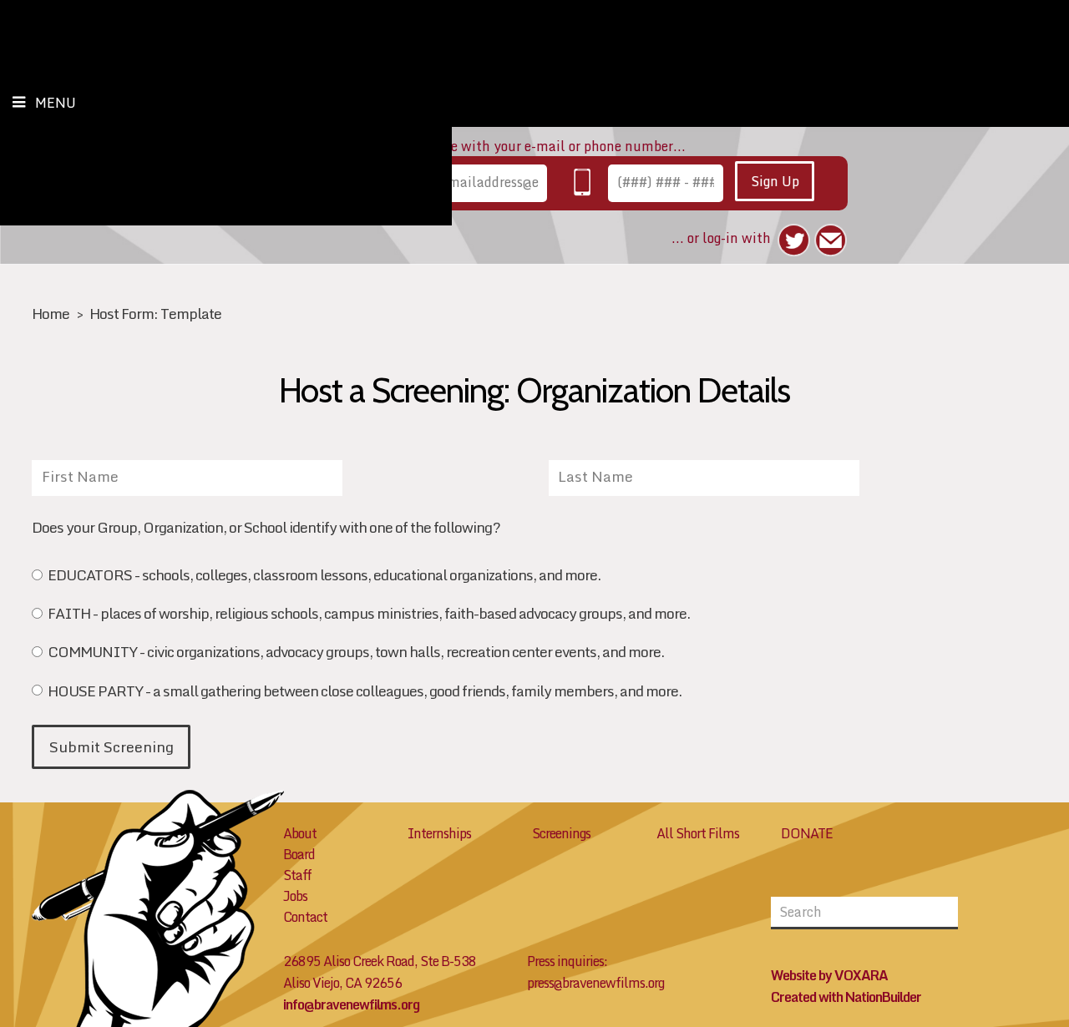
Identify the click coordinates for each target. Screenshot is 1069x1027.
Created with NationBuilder (846, 997)
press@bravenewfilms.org (595, 983)
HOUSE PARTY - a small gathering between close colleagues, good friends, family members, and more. (364, 692)
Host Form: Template (155, 313)
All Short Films (697, 833)
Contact (305, 917)
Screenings (561, 833)
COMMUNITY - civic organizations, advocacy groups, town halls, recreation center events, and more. (355, 653)
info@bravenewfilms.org (351, 1004)
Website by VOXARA (829, 975)
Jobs (295, 896)
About (300, 833)
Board (299, 854)
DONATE (807, 833)
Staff (297, 875)
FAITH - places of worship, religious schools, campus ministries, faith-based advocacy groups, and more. (368, 615)
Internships (439, 833)
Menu (55, 103)
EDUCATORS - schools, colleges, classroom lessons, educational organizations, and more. (324, 576)
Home (50, 313)
